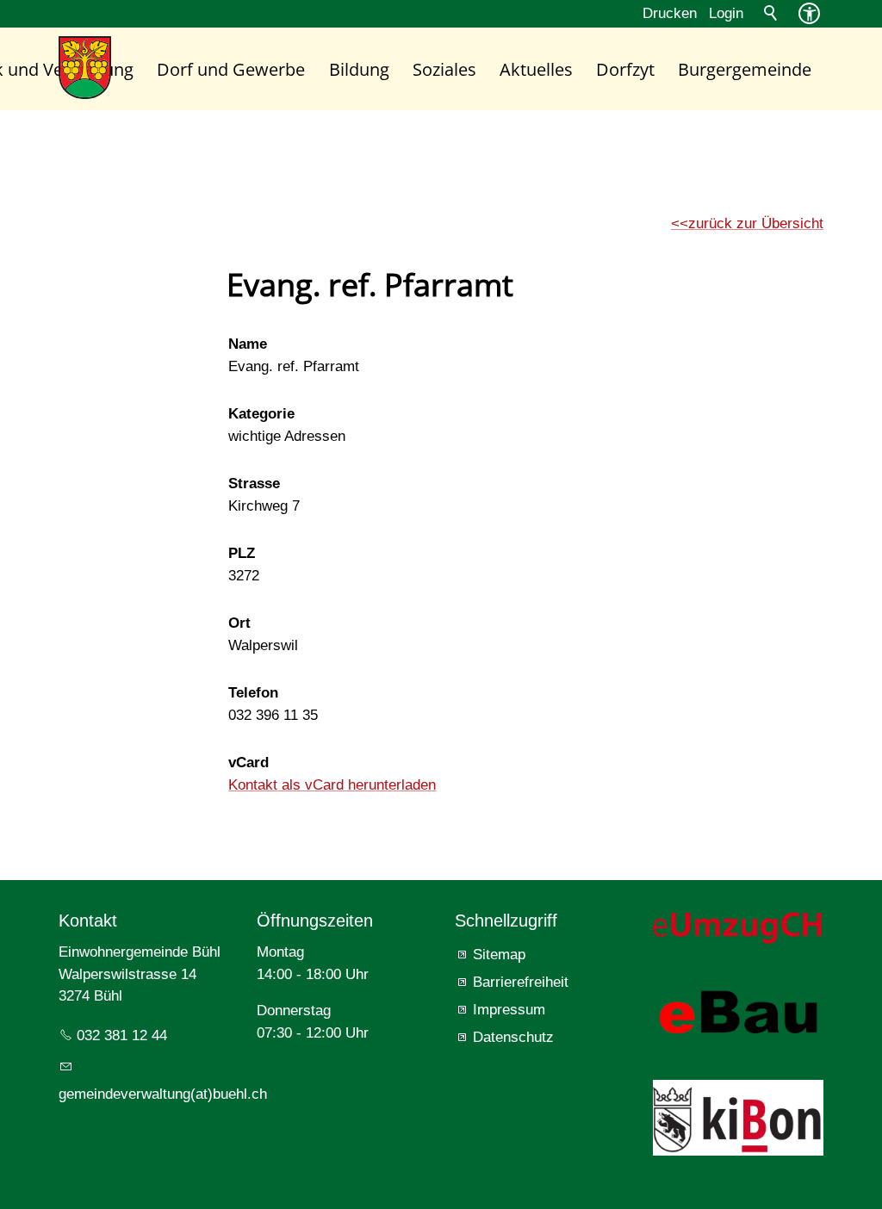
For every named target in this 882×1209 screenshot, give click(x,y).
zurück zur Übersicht (755, 223)
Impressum (509, 1009)
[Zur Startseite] (85, 67)
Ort (239, 623)
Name (247, 344)
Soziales (444, 69)
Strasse (254, 483)
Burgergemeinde (744, 69)
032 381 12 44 (122, 1035)
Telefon (253, 693)
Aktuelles (536, 69)
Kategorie (261, 414)
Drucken (670, 13)
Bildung (359, 69)
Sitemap (499, 954)
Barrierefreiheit (520, 982)
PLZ (241, 553)
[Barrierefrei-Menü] (809, 13)
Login (726, 13)
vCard (248, 762)
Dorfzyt (625, 69)
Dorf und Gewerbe (231, 69)
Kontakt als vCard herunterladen (332, 785)
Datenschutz (513, 1037)
